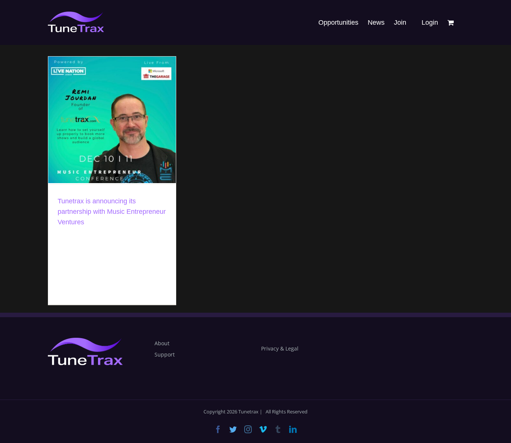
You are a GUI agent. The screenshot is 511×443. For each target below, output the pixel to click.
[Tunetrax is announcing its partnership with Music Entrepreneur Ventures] (112, 120)
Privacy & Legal (280, 348)
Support (164, 354)
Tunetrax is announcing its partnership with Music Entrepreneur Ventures (112, 211)
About (161, 343)
